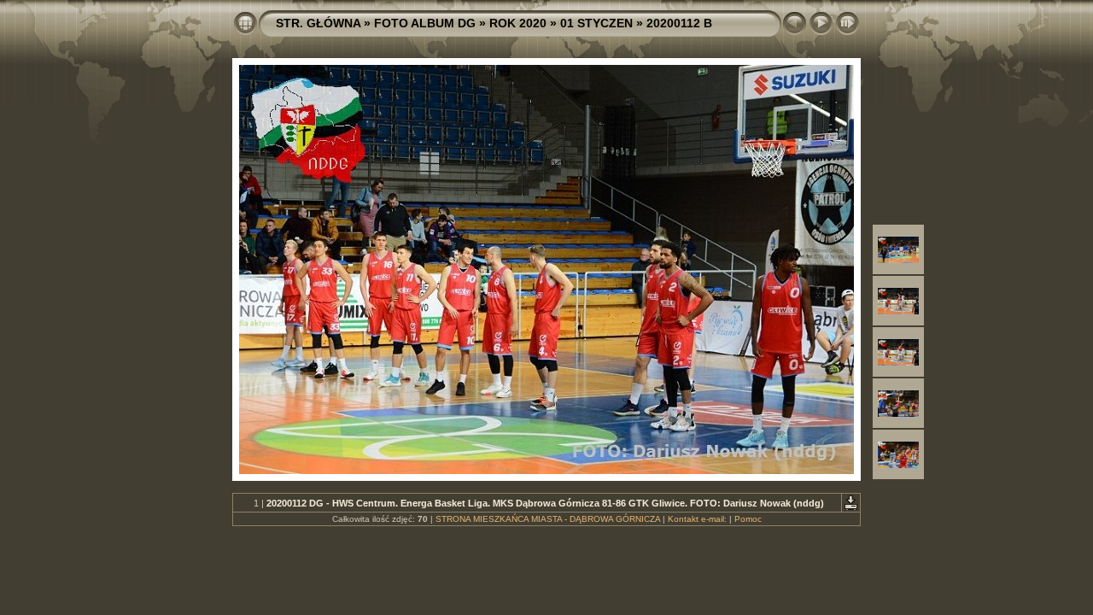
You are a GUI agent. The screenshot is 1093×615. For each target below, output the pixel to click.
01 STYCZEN (596, 23)
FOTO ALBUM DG (425, 23)
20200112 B (679, 23)
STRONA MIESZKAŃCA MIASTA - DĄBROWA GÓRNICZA (547, 519)
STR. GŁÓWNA (318, 23)
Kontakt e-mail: (697, 519)
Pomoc (748, 519)
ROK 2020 (517, 23)
